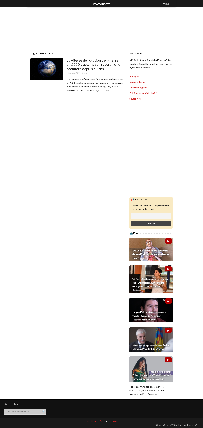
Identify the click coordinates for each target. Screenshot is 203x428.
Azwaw (85, 73)
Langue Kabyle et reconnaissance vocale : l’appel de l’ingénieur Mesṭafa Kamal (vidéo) (149, 316)
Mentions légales (138, 87)
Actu (87, 421)
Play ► (102, 421)
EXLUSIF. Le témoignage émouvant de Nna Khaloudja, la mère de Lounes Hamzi (150, 254)
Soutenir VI (135, 98)
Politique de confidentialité (143, 93)
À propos (134, 76)
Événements (113, 421)
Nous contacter (137, 82)
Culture (94, 421)
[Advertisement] (101, 28)
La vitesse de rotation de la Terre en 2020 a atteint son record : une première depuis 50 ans (93, 64)
